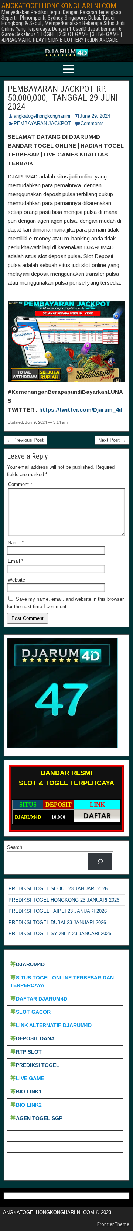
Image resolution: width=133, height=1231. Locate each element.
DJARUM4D (30, 964)
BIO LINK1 (29, 1092)
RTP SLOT (29, 1052)
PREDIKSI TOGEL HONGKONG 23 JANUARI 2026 (63, 900)
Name (16, 542)
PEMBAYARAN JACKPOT (42, 123)
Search (14, 847)
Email (15, 561)
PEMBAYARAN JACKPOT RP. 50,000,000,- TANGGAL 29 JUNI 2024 (63, 98)
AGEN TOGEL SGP (39, 1118)
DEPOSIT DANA (35, 1038)
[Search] (100, 861)
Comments (92, 123)
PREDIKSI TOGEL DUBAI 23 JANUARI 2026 (57, 922)
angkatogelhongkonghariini (42, 116)
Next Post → (112, 440)
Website (16, 580)
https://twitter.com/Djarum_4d (80, 409)
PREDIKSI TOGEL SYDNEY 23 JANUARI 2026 (59, 933)
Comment (20, 484)
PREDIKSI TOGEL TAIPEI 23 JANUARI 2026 (57, 911)
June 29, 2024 (95, 116)
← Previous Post (25, 440)
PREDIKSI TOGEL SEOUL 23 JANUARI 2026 (58, 888)
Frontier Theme (113, 1224)
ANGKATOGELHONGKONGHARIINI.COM (58, 5)
